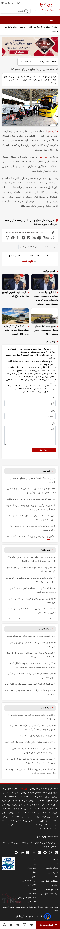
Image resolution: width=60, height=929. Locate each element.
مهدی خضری (50, 247)
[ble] (28, 238)
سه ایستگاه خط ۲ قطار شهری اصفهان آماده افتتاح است (29, 683)
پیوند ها (55, 885)
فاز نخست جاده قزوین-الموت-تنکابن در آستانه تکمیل (30, 636)
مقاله (34, 872)
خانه (56, 27)
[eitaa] (46, 238)
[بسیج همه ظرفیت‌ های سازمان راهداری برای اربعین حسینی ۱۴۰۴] (44, 316)
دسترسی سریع (46, 925)
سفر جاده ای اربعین (29, 247)
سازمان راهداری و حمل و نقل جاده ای (22, 27)
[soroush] (34, 238)
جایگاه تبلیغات (52, 868)
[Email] (31, 925)
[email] (39, 852)
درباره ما (55, 859)
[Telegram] (17, 925)
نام (54, 397)
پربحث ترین (45, 708)
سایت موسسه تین (51, 889)
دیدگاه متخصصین (29, 880)
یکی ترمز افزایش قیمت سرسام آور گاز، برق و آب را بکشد (31, 499)
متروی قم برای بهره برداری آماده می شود (35, 735)
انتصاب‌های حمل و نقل (27, 897)
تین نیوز (43, 157)
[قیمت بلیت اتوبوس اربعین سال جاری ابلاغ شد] (15, 282)
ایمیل (53, 410)
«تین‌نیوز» (24, 788)
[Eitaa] (33, 852)
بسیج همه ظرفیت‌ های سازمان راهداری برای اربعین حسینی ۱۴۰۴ (46, 330)
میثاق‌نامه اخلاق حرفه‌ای (48, 881)
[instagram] (50, 852)
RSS (56, 876)
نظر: (54, 423)
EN (18, 3)
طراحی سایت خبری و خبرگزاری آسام (30, 916)
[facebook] (13, 238)
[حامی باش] (4, 925)
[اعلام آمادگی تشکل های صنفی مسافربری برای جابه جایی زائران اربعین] (15, 316)
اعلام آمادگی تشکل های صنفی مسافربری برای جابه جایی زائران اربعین (16, 330)
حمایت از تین (53, 872)
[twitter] (18, 238)
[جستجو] (26, 11)
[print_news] (52, 238)
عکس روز (32, 893)
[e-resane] (8, 863)
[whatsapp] (7, 238)
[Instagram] (24, 925)
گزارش (34, 876)
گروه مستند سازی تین (49, 893)
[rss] (56, 852)
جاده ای (46, 27)
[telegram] (23, 238)
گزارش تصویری (30, 884)
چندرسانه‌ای (31, 868)
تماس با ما (54, 864)
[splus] (22, 852)
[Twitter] (10, 925)
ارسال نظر (44, 450)
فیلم (34, 889)
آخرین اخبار (46, 550)
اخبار (54, 31)
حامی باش (32, 901)
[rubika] (39, 238)
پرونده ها (32, 864)
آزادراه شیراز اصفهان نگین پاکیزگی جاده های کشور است (29, 742)
